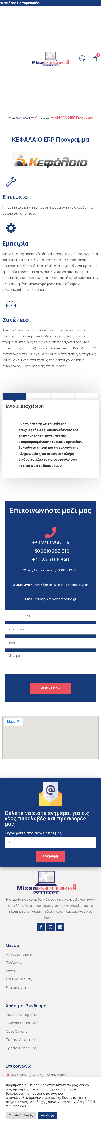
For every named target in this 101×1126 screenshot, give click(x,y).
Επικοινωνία (16, 987)
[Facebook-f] (41, 927)
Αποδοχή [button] (47, 1115)
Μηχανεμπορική (19, 117)
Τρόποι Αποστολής (22, 1039)
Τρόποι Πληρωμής (21, 1047)
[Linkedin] (60, 927)
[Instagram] (50, 927)
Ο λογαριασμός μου (22, 1022)
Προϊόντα (14, 962)
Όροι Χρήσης (17, 1031)
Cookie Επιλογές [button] (21, 1115)
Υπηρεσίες (42, 117)
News (10, 970)
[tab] (14, 396)
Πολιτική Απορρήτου (23, 1014)
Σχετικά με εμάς (19, 979)
